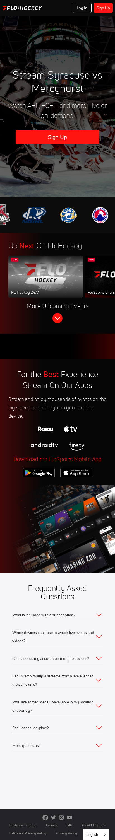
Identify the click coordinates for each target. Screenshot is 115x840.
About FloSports (94, 825)
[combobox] (96, 834)
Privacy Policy (66, 833)
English (92, 834)
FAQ (69, 825)
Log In (82, 7)
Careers (52, 825)
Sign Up (103, 7)
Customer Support (23, 825)
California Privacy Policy (27, 833)
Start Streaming (45, 281)
